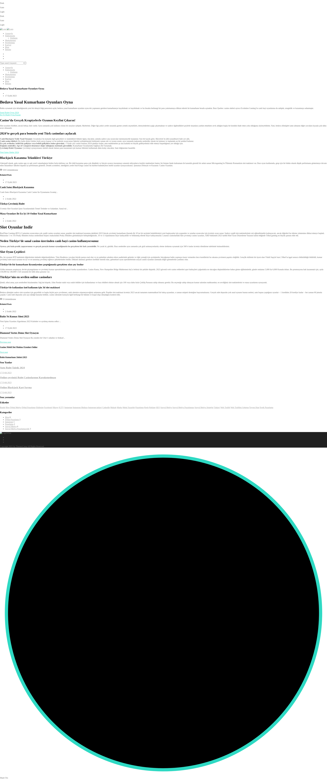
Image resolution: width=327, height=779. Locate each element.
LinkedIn (106, 407)
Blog (7, 47)
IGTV (61, 407)
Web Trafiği (225, 407)
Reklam (152, 407)
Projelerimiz (10, 43)
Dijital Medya (15, 407)
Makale (113, 407)
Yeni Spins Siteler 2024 (9, 152)
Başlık (2, 407)
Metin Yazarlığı (129, 407)
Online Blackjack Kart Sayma (16, 387)
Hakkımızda (10, 36)
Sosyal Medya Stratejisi (204, 407)
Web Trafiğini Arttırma (240, 407)
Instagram (68, 407)
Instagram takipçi (95, 407)
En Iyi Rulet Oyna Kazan (10, 115)
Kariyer (8, 45)
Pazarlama (139, 407)
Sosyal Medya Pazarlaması (183, 407)
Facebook (48, 407)
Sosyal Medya (166, 407)
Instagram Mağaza (80, 407)
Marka (119, 407)
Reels (146, 407)
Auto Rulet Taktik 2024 (12, 367)
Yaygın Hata (254, 407)
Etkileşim (40, 407)
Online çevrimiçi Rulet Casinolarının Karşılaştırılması (28, 377)
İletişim (8, 49)
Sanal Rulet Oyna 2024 (9, 112)
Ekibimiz (13, 38)
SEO (158, 407)
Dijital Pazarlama (29, 407)
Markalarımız (10, 40)
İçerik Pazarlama (266, 407)
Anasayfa (9, 33)
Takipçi (217, 407)
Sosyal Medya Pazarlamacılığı (17, 429)
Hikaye (55, 407)
